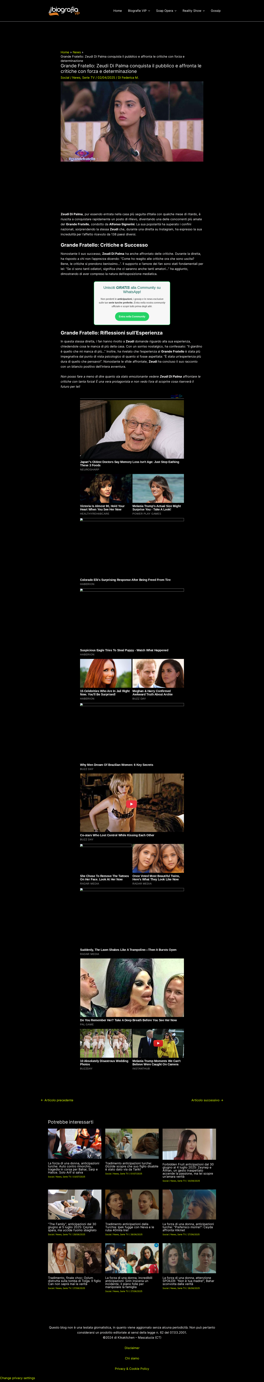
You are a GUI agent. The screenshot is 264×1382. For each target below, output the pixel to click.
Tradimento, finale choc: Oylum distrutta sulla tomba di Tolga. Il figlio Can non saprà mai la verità (74, 1281)
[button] (148, 10)
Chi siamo (132, 1358)
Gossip (216, 11)
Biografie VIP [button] (137, 11)
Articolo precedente (57, 1100)
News (76, 77)
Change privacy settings (17, 1378)
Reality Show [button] (192, 11)
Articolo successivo (207, 1100)
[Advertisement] (132, 189)
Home (117, 11)
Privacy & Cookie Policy (132, 1369)
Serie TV (88, 77)
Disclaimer (132, 1348)
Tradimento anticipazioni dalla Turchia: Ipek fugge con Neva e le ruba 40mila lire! (129, 1227)
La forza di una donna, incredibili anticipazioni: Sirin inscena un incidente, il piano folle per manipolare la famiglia (128, 1282)
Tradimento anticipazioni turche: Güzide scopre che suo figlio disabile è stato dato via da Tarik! (131, 1166)
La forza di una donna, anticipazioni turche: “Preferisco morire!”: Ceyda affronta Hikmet (188, 1227)
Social (65, 77)
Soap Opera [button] (164, 11)
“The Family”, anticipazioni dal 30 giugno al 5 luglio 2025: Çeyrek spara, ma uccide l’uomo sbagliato (72, 1227)
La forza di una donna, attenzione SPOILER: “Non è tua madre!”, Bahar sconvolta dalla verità (188, 1281)
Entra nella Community (132, 316)
